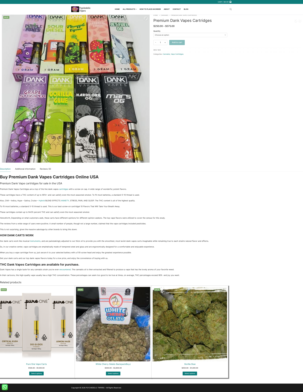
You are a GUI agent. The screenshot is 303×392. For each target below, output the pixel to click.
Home (155, 15)
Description (5, 169)
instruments (34, 241)
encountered (65, 269)
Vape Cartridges (177, 54)
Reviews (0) (45, 169)
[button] (146, 18)
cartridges (63, 189)
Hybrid (42, 200)
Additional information (25, 169)
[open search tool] (231, 9)
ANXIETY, (64, 200)
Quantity (156, 31)
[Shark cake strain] (300, 21)
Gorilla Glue (190, 364)
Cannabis (164, 15)
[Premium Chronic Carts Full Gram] (295, 21)
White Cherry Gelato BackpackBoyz (113, 364)
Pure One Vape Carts (36, 364)
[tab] (5, 169)
